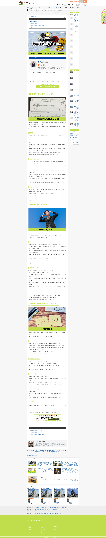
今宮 (47, 513)
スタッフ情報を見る (75, 480)
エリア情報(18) (72, 139)
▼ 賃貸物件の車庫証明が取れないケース (36, 23)
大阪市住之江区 (52, 507)
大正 (56, 513)
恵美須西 (56, 509)
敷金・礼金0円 (43, 529)
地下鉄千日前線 (49, 510)
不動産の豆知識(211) (73, 135)
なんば (36, 513)
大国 (45, 509)
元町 (41, 509)
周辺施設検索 (56, 526)
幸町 (47, 509)
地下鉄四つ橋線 (37, 510)
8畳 (41, 532)
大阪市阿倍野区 (64, 507)
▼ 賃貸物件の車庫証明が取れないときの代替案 (37, 25)
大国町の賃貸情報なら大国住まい (33, 517)
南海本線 (53, 510)
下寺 (58, 509)
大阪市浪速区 (37, 507)
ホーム (29, 526)
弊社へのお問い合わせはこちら (47, 86)
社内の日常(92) (72, 131)
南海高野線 (58, 510)
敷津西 (38, 509)
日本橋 (61, 513)
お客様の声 (55, 529)
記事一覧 (56, 12)
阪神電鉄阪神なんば (63, 510)
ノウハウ (33, 455)
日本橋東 (52, 509)
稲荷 (49, 509)
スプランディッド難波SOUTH (32, 488)
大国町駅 (31, 502)
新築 (41, 526)
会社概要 (29, 527)
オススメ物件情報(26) (73, 137)
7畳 (41, 530)
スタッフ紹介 (56, 527)
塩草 (43, 509)
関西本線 (36, 511)
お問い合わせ (56, 530)
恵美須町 (53, 513)
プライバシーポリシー (31, 529)
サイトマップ (30, 532)
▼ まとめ (31, 27)
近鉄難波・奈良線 (70, 510)
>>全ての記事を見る (76, 142)
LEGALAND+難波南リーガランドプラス (73, 488)
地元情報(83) (72, 133)
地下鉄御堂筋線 (43, 510)
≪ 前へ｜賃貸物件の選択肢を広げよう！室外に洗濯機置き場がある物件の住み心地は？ (40, 450)
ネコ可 (42, 527)
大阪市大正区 (47, 507)
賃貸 (36, 455)
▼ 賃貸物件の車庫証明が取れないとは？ (36, 21)
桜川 (36, 509)
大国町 (39, 513)
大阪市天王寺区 (58, 507)
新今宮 (58, 513)
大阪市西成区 (42, 507)
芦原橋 (50, 513)
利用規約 (29, 530)
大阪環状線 (76, 510)
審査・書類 (29, 455)
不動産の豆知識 (33, 16)
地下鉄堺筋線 (41, 511)
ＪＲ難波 (44, 513)
